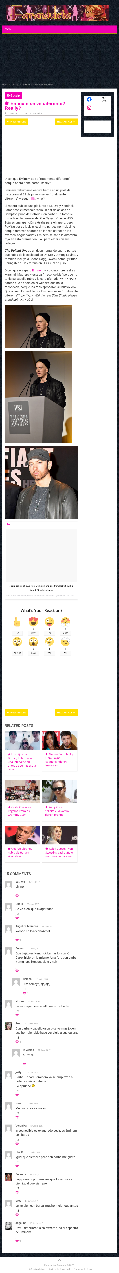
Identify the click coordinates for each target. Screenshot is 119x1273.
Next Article (65, 121)
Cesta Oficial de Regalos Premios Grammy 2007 (20, 810)
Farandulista (50, 1265)
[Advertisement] (59, 59)
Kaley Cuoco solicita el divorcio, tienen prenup (57, 810)
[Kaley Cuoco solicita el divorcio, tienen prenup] (59, 791)
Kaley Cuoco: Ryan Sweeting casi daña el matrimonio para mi (59, 852)
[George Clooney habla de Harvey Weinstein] (22, 835)
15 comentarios (35, 113)
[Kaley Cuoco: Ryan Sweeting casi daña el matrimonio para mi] (59, 835)
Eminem (38, 270)
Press (89, 1269)
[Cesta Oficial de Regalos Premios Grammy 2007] (22, 791)
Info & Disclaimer (37, 1269)
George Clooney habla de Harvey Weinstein (20, 852)
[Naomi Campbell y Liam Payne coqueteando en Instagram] (59, 740)
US (33, 198)
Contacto (78, 1269)
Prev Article (18, 121)
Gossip (15, 95)
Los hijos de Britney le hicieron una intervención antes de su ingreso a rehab (22, 761)
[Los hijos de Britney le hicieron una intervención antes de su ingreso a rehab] (22, 740)
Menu (8, 29)
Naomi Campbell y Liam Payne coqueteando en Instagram (59, 759)
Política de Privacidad (59, 1269)
